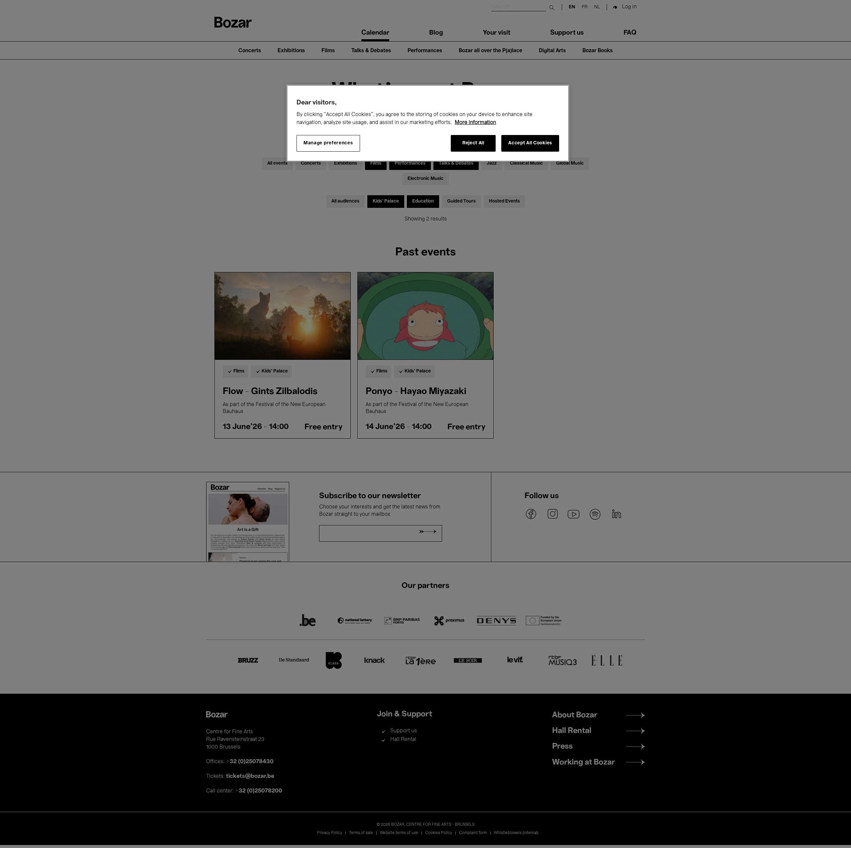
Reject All (473, 143)
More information (475, 122)
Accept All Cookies (530, 143)
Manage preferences (328, 143)
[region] (428, 123)
